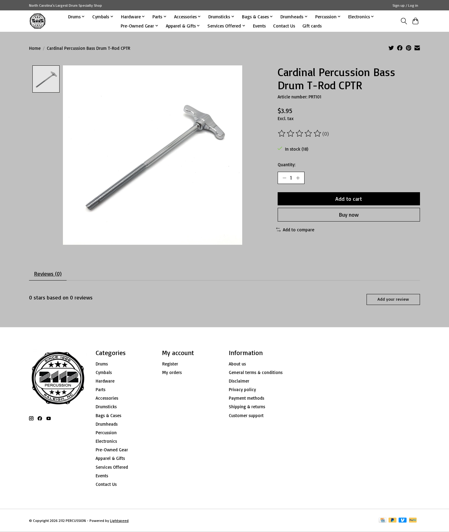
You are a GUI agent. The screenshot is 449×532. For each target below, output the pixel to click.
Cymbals (104, 372)
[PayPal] (413, 520)
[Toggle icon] (403, 21)
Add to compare (298, 230)
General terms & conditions (256, 372)
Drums (102, 364)
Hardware (105, 381)
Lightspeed (119, 520)
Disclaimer (239, 381)
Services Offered (112, 467)
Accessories (107, 398)
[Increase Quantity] (298, 178)
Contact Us (284, 26)
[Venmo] (403, 520)
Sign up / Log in (405, 5)
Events (259, 26)
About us (237, 364)
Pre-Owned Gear (112, 450)
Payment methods (246, 398)
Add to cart (348, 198)
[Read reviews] (300, 134)
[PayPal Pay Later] (392, 520)
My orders (172, 372)
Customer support (246, 415)
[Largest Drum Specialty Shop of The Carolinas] (37, 21)
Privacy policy (242, 389)
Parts (100, 389)
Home (35, 48)
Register (170, 364)
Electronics (106, 441)
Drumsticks (106, 406)
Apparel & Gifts (110, 458)
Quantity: (286, 164)
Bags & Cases (108, 415)
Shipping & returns (247, 406)
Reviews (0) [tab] (48, 273)
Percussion (106, 432)
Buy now (349, 214)
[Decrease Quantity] (284, 178)
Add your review (393, 299)
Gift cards (312, 26)
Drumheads (107, 424)
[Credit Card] (382, 520)
